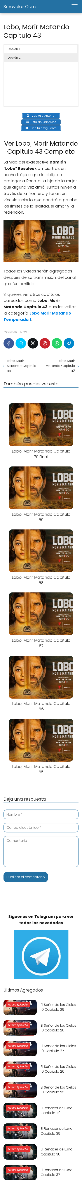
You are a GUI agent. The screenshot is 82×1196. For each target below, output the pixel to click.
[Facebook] (8, 343)
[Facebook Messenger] (21, 343)
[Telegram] (69, 343)
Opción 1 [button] (13, 49)
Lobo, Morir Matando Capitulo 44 (21, 365)
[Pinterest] (45, 343)
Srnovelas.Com (19, 6)
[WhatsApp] (57, 343)
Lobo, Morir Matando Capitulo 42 (60, 365)
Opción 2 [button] (14, 58)
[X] (33, 343)
